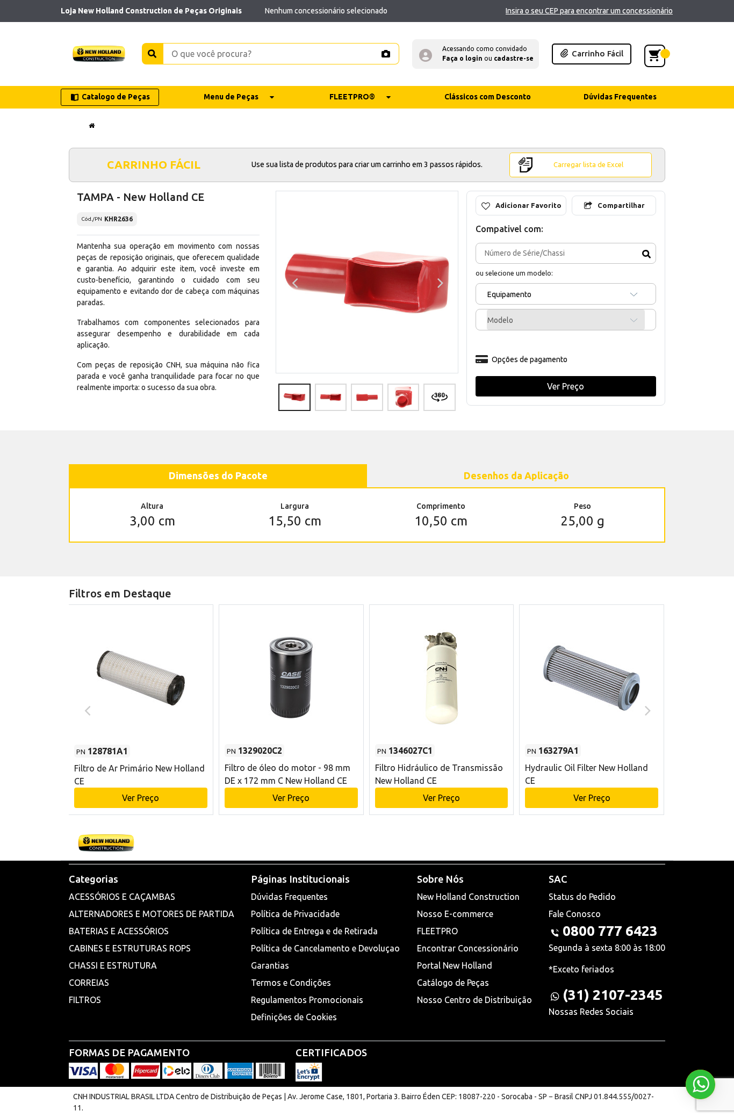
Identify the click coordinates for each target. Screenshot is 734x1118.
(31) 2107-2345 (613, 994)
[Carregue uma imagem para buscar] (385, 54)
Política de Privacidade (295, 914)
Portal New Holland (454, 965)
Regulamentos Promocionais (307, 1000)
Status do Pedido (582, 896)
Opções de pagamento (529, 359)
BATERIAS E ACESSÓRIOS (119, 931)
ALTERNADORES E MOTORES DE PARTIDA (151, 914)
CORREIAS (89, 982)
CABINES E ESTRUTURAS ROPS (130, 948)
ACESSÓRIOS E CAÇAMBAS (122, 896)
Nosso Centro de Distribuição (474, 1000)
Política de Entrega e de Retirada (314, 931)
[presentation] (294, 282)
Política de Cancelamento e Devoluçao (325, 948)
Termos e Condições (291, 982)
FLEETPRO (437, 931)
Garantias (270, 965)
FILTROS (85, 1000)
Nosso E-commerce (455, 914)
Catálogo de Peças (453, 982)
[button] (475, 54)
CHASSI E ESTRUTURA (113, 965)
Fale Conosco (575, 914)
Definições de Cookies (294, 1017)
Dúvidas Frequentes (289, 896)
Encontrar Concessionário (468, 948)
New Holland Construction (468, 896)
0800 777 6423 (610, 931)
